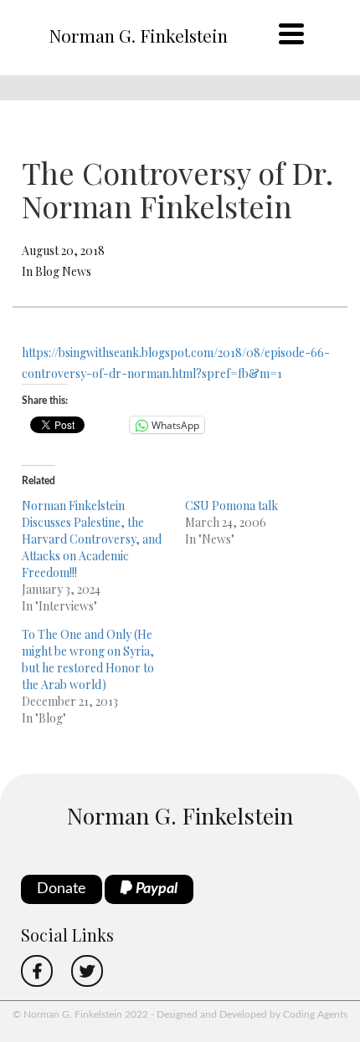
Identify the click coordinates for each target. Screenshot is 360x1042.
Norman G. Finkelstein (138, 35)
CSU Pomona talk (231, 505)
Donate (61, 888)
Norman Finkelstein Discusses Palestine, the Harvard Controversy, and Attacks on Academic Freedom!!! (92, 539)
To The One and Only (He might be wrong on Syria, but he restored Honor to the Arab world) (88, 659)
